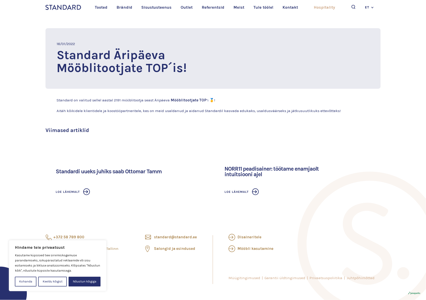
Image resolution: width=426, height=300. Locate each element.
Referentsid (213, 7)
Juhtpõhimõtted (361, 278)
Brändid (124, 7)
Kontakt (290, 7)
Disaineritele (249, 237)
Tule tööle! (263, 7)
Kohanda (25, 281)
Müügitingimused (244, 278)
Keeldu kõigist (53, 281)
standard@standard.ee (175, 237)
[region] (57, 265)
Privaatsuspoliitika (326, 278)
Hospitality (324, 7)
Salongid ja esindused (174, 248)
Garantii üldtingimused (284, 278)
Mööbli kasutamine (255, 248)
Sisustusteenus (156, 7)
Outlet (187, 7)
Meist (238, 7)
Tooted (101, 7)
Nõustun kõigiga (84, 281)
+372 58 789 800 (68, 237)
